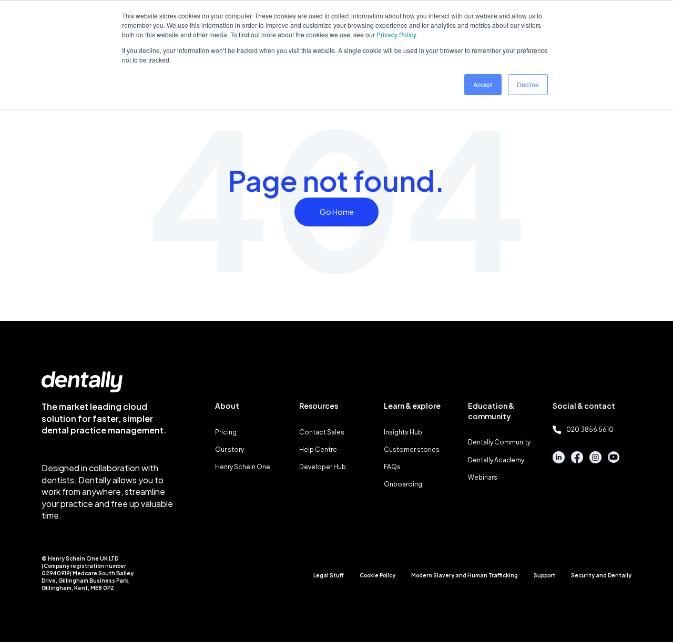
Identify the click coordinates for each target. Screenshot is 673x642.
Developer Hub (322, 467)
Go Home (337, 211)
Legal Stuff (328, 575)
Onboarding (403, 484)
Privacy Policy (396, 34)
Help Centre (318, 449)
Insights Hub (403, 432)
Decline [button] (528, 84)
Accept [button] (483, 84)
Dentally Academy (496, 460)
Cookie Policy (377, 575)
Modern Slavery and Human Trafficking (464, 575)
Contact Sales (321, 432)
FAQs (392, 467)
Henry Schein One (242, 467)
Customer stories (412, 449)
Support (544, 575)
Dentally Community (499, 442)
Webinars (482, 477)
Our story (229, 449)
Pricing (226, 432)
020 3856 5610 (590, 429)
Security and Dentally (601, 575)
